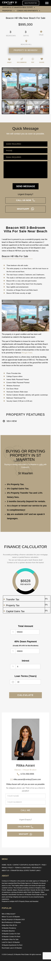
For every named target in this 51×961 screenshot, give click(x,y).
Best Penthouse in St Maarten (11, 922)
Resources (36, 868)
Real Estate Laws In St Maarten (12, 948)
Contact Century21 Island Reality (26, 865)
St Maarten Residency (9, 928)
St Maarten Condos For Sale (11, 934)
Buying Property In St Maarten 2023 (13, 919)
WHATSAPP (24, 209)
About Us (5, 870)
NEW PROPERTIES (31, 3)
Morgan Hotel (27, 353)
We (8, 514)
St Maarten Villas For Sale (10, 939)
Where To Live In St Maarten (11, 917)
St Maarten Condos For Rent (11, 936)
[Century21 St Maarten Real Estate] (9, 3)
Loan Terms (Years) (26, 676)
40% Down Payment (25, 643)
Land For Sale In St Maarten (11, 942)
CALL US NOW (24, 200)
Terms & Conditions (22, 868)
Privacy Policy (8, 868)
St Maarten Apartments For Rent (12, 945)
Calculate (25, 695)
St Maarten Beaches (8, 931)
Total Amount (25, 626)
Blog (9, 865)
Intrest (25, 660)
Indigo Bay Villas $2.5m (9, 925)
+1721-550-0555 (27, 774)
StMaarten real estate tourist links (25, 870)
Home (4, 865)
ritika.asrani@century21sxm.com (27, 779)
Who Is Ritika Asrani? (8, 914)
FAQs (44, 865)
